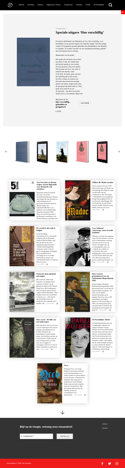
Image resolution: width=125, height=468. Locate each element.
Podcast (79, 5)
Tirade (88, 5)
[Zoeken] (110, 5)
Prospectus (68, 5)
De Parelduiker (99, 5)
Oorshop (31, 5)
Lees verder (96, 210)
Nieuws (21, 5)
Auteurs (40, 5)
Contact (105, 424)
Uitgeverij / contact (54, 5)
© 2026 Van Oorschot (23, 463)
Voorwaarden (11, 463)
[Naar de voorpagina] (8, 5)
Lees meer (85, 103)
